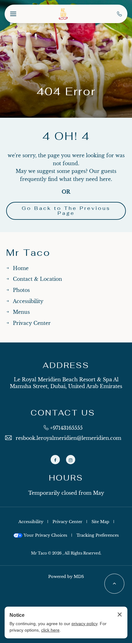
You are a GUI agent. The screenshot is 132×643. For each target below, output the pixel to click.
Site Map (100, 521)
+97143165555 (66, 428)
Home (21, 268)
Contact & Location (37, 279)
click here (50, 630)
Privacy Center (32, 323)
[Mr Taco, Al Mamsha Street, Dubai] (63, 14)
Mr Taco (28, 253)
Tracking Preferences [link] (97, 535)
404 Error (66, 91)
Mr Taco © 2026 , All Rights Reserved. (66, 553)
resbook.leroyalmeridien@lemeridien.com (68, 438)
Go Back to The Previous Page (66, 210)
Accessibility (28, 301)
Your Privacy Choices (44, 535)
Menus (21, 312)
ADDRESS (66, 365)
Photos (21, 290)
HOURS (66, 477)
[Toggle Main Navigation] (13, 14)
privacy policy (84, 623)
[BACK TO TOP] (114, 584)
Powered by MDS (66, 576)
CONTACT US (63, 412)
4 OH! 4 (66, 136)
